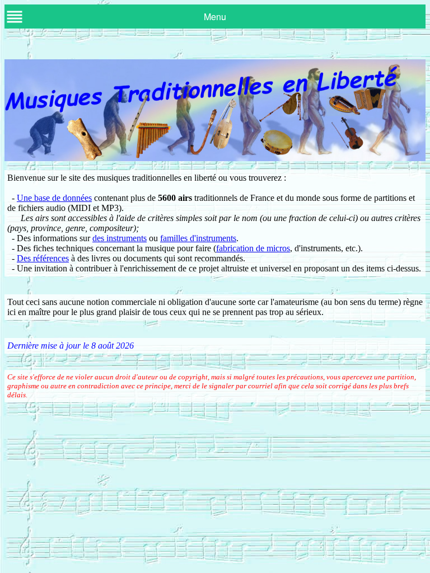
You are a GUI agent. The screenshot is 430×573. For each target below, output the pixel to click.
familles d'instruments (198, 238)
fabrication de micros (253, 248)
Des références (43, 258)
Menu (215, 16)
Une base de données (54, 198)
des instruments (119, 238)
